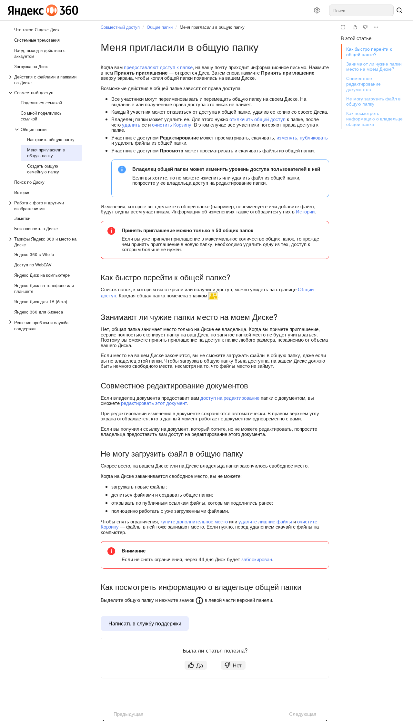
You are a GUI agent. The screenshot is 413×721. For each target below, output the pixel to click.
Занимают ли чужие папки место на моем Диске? (374, 66)
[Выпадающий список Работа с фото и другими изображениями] (11, 205)
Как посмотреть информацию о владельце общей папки (374, 118)
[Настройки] (317, 10)
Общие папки (160, 27)
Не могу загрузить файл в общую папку (373, 101)
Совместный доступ (120, 27)
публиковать (314, 137)
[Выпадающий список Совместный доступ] (11, 92)
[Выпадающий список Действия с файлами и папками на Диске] (11, 80)
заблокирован (256, 559)
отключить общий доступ (257, 119)
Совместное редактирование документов (363, 83)
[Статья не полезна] (365, 27)
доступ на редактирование (229, 397)
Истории (305, 211)
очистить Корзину (171, 124)
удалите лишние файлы (265, 521)
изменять (287, 137)
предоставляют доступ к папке (158, 67)
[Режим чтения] (343, 27)
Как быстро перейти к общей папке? (369, 51)
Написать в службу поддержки (144, 623)
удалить (131, 124)
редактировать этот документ (154, 402)
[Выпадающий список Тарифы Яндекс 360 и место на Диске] (11, 242)
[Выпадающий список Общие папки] (17, 129)
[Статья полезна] (354, 27)
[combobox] (361, 10)
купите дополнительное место (194, 521)
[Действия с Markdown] (375, 27)
